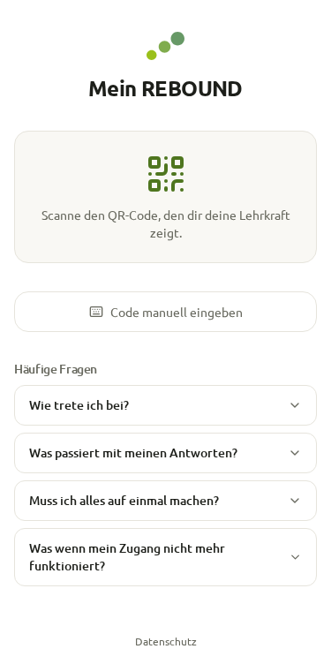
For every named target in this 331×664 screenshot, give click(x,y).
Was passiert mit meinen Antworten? (133, 452)
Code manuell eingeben (176, 312)
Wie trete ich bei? (79, 404)
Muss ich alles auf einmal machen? (124, 500)
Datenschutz (166, 641)
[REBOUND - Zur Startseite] (165, 46)
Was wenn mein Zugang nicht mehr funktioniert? (127, 557)
